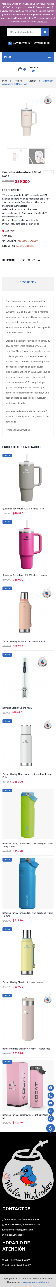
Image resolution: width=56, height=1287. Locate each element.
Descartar (42, 21)
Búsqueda (45, 32)
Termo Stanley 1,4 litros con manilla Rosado (24, 641)
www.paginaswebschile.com (35, 1282)
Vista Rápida (52, 456)
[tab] (28, 282)
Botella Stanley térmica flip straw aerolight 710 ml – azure (27, 914)
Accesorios (23, 241)
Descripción (28, 282)
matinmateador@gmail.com (19, 1229)
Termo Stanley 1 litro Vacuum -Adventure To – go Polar (51, 173)
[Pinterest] (29, 260)
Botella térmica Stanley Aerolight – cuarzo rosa (26, 1048)
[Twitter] (23, 260)
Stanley (32, 81)
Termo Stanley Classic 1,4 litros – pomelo (22, 982)
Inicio (4, 81)
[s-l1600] (39, 156)
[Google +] (34, 260)
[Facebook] (19, 260)
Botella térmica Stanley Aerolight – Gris (46, 173)
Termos (18, 81)
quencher (20, 246)
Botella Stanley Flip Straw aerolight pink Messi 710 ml (27, 1116)
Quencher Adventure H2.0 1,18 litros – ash (23, 508)
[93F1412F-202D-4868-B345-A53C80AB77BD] (28, 119)
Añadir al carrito (28, 1129)
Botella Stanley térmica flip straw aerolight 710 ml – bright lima (27, 845)
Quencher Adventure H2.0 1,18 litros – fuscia (24, 575)
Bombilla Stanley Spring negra (17, 708)
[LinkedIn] (39, 260)
